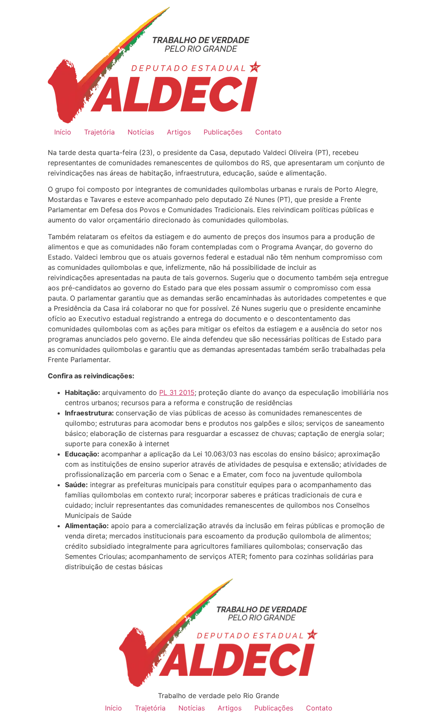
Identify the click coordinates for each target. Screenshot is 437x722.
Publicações (223, 132)
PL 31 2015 (177, 392)
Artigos (179, 132)
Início (62, 132)
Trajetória (99, 132)
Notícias (141, 132)
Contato (268, 132)
